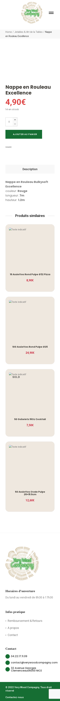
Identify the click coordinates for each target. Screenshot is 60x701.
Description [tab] (30, 169)
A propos (13, 628)
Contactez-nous (14, 697)
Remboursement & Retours (25, 620)
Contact (13, 635)
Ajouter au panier (25, 134)
